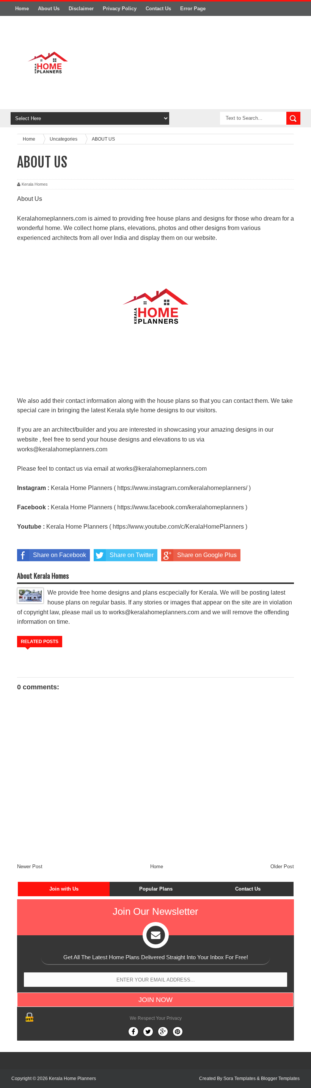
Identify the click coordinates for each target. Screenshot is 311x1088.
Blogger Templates (280, 1078)
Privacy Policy (120, 8)
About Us (49, 8)
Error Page (193, 8)
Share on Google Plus (207, 555)
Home (22, 8)
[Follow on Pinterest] (177, 1031)
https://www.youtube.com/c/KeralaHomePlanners (178, 526)
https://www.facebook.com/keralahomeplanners (180, 507)
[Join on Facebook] (133, 1031)
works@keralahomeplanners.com (62, 449)
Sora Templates (239, 1078)
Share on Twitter (132, 555)
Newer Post (29, 866)
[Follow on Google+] (162, 1031)
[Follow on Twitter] (148, 1031)
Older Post (282, 866)
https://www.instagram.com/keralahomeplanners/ (182, 488)
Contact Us (158, 8)
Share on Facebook (59, 555)
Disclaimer (81, 8)
